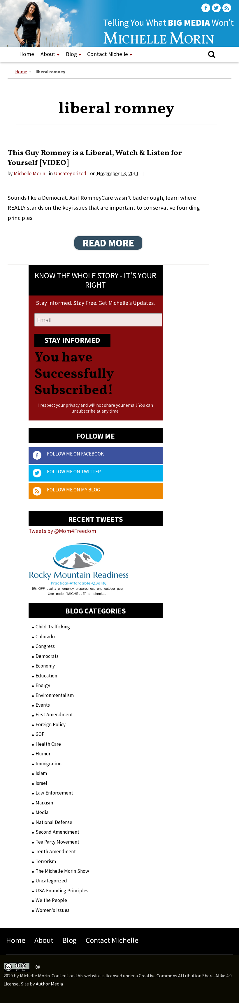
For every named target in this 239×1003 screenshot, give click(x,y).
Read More (108, 243)
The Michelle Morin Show (62, 871)
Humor (43, 753)
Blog (71, 54)
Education (46, 675)
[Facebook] (206, 8)
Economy (45, 666)
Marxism (44, 802)
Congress (45, 646)
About (48, 54)
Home (26, 54)
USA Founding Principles (62, 890)
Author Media (49, 984)
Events (43, 705)
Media (42, 812)
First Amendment (54, 714)
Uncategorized (70, 173)
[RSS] (227, 8)
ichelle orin (158, 40)
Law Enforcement (54, 793)
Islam (41, 773)
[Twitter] (217, 8)
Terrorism (46, 861)
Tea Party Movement (57, 842)
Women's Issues (52, 910)
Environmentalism (55, 695)
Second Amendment (57, 832)
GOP (40, 734)
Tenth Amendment (56, 851)
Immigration (48, 763)
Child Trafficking (53, 626)
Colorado (45, 636)
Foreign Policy (51, 724)
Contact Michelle (107, 54)
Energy (43, 685)
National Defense (54, 822)
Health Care (48, 744)
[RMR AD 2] (79, 590)
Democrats (47, 656)
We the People (51, 900)
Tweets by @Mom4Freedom (62, 530)
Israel (41, 783)
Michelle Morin (29, 173)
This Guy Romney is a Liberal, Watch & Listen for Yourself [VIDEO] (95, 158)
